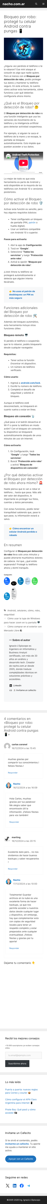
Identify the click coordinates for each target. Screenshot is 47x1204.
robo (37, 610)
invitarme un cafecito (17, 1144)
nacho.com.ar (14, 4)
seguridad (9, 614)
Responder (12, 773)
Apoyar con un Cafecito (20, 1159)
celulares (22, 610)
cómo (31, 610)
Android (11, 610)
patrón (32, 222)
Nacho (16, 784)
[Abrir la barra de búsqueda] (36, 4)
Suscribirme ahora (17, 1063)
